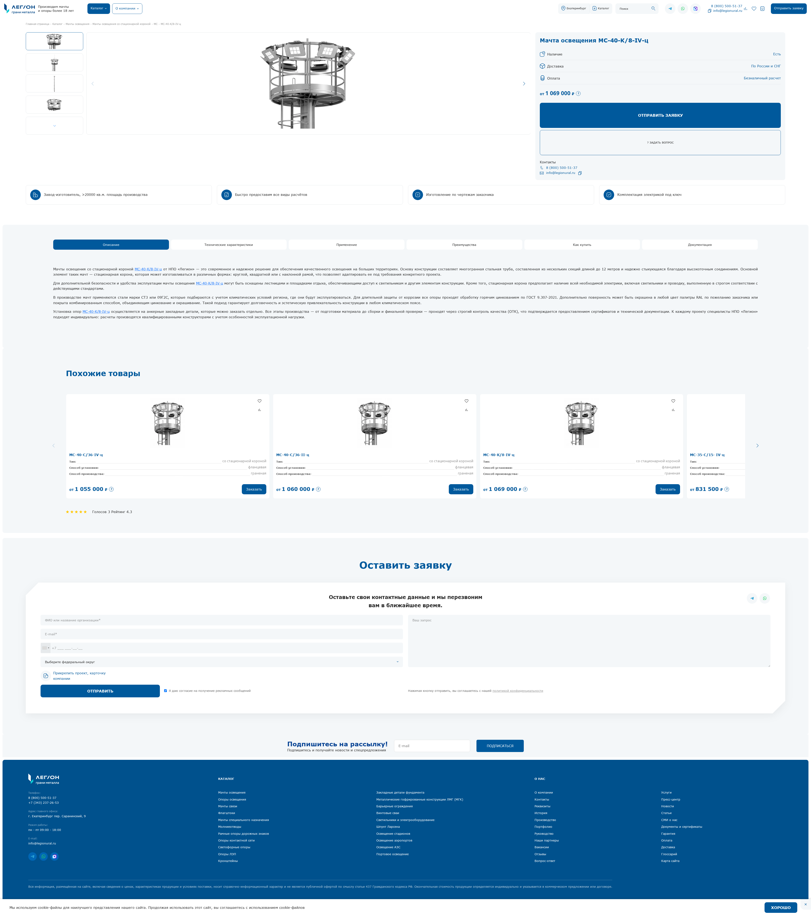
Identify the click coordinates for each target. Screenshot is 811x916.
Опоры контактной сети (236, 840)
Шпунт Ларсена (388, 826)
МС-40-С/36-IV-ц (86, 455)
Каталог (603, 8)
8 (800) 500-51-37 (726, 6)
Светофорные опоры (234, 847)
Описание (111, 245)
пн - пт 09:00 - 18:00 (44, 830)
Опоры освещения (232, 799)
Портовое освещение (392, 854)
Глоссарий (669, 854)
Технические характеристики (228, 245)
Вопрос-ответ (545, 861)
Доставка (668, 847)
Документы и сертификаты (681, 826)
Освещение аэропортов (394, 840)
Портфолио (543, 826)
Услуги (666, 792)
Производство (545, 820)
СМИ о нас (669, 820)
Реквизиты (542, 806)
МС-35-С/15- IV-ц (707, 455)
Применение (346, 245)
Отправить (100, 691)
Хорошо (781, 907)
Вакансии (542, 847)
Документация (700, 245)
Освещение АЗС (388, 847)
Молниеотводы (229, 826)
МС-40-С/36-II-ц (292, 455)
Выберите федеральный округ (70, 662)
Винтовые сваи (387, 813)
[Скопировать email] (709, 10)
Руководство (544, 833)
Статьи (666, 813)
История (541, 813)
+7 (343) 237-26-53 (43, 802)
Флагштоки (226, 813)
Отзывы (540, 854)
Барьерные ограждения (394, 806)
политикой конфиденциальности (518, 690)
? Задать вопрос (660, 142)
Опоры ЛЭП (227, 854)
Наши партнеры (547, 840)
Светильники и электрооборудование (405, 820)
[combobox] (45, 648)
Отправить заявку (660, 115)
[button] (54, 125)
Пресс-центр (670, 799)
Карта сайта (670, 861)
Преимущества (464, 245)
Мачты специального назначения (243, 820)
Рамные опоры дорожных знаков (243, 833)
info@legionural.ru (727, 10)
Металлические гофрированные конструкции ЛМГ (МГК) (419, 799)
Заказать (254, 489)
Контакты (542, 799)
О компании (544, 792)
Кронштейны (228, 861)
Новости (667, 806)
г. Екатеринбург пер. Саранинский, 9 (57, 816)
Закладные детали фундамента (400, 792)
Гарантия (668, 833)
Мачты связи (227, 806)
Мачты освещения (231, 792)
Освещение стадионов (393, 833)
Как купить (582, 245)
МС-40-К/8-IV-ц (148, 269)
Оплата (666, 840)
